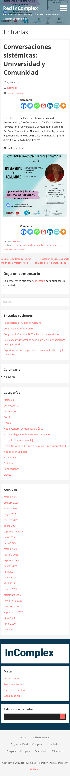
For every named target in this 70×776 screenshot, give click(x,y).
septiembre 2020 (13, 612)
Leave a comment (16, 93)
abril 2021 (9, 583)
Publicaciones (11, 468)
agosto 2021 (10, 566)
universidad (18, 248)
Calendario (41, 751)
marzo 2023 (10, 548)
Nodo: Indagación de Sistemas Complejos (27, 434)
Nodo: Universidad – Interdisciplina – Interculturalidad (35, 446)
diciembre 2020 (12, 594)
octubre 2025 (11, 502)
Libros (7, 422)
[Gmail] (43, 106)
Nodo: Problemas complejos (20, 440)
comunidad (20, 245)
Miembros (58, 751)
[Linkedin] (50, 106)
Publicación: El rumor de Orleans (22, 322)
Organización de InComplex (26, 744)
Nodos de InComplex (15, 451)
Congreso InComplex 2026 (18, 328)
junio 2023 (10, 543)
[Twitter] (30, 106)
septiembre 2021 (13, 560)
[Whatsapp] (37, 106)
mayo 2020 (10, 629)
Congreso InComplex (18, 751)
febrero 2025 (11, 520)
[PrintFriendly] (57, 106)
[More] (63, 106)
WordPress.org (12, 695)
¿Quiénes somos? (40, 737)
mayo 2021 (10, 577)
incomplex (12, 87)
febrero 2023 (11, 554)
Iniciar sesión (11, 678)
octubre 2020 (11, 606)
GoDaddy (35, 769)
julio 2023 (9, 537)
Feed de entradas (14, 684)
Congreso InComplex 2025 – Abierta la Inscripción (32, 334)
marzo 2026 (10, 496)
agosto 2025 (10, 508)
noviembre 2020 (13, 600)
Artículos (9, 399)
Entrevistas (10, 411)
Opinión (8, 463)
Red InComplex (20, 8)
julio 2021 (9, 571)
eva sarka (38, 245)
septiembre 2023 (13, 531)
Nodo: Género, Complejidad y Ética (23, 428)
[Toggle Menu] (62, 716)
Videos (7, 474)
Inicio (23, 737)
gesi (46, 245)
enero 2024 (10, 525)
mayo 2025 (10, 514)
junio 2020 (10, 623)
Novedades (10, 457)
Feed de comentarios (16, 690)
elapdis (30, 245)
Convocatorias (12, 405)
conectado (39, 280)
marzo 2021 (10, 589)
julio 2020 (9, 618)
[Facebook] (24, 106)
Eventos (17, 241)
